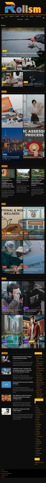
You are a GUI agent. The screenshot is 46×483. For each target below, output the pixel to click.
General (4, 50)
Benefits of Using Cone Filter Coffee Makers (21, 409)
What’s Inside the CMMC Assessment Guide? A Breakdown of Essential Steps (33, 153)
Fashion (17, 16)
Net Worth (31, 341)
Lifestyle (32, 16)
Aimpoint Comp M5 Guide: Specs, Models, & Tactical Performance (33, 84)
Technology (20, 19)
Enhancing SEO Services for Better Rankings (23, 383)
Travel (37, 455)
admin (10, 126)
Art (37, 405)
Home (6, 16)
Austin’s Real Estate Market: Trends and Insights (22, 180)
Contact (27, 19)
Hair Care (38, 428)
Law (27, 16)
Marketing (38, 441)
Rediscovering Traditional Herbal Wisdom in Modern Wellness (10, 236)
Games (38, 422)
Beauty (38, 409)
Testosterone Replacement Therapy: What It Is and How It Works (33, 269)
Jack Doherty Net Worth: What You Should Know (33, 344)
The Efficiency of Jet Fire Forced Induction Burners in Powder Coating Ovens (22, 397)
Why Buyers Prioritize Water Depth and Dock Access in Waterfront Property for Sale (37, 182)
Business (11, 16)
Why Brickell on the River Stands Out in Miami (11, 344)
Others (38, 445)
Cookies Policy (4, 475)
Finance (38, 417)
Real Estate (38, 16)
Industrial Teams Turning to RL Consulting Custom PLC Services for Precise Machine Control (22, 370)
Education (38, 412)
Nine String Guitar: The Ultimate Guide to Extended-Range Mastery (39, 394)
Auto (37, 407)
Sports (37, 451)
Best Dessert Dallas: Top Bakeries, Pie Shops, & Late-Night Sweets (12, 84)
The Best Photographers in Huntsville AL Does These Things (12, 310)
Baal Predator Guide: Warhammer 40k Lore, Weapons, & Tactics (16, 70)
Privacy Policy (4, 471)
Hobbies (38, 433)
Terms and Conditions (6, 473)
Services (38, 450)
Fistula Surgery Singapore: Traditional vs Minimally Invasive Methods (12, 269)
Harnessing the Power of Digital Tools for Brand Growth (22, 357)
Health (22, 16)
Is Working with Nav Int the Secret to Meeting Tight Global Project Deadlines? (33, 123)
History (38, 431)
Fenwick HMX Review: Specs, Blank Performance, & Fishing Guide (22, 54)
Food (37, 421)
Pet (37, 446)
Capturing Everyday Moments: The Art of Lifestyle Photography (33, 310)
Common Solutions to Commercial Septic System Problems (33, 236)
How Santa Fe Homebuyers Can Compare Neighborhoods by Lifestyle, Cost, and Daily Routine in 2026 (8, 183)
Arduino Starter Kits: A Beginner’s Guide (11, 123)
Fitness (8, 233)
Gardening (38, 424)
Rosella (8, 346)
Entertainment (39, 414)
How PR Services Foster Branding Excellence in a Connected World (10, 157)
